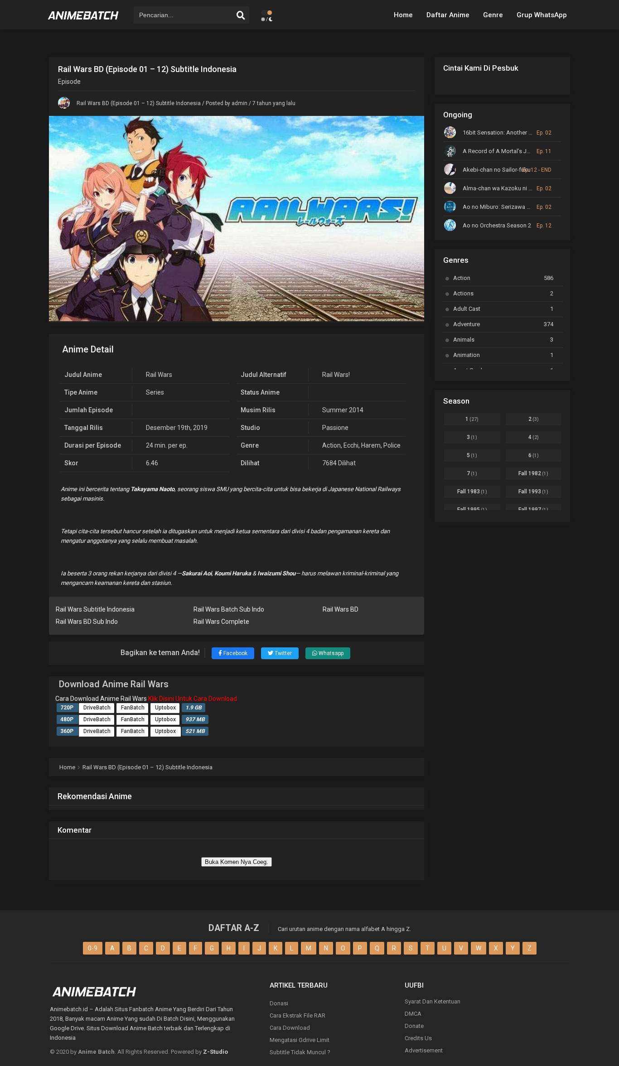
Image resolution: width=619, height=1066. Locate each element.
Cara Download (290, 1027)
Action (331, 445)
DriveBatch (97, 707)
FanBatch (133, 707)
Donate (414, 1026)
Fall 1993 (533, 491)
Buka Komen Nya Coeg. (236, 862)
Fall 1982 (533, 473)
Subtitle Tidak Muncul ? (300, 1052)
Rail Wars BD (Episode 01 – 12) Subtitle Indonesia (139, 103)
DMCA (413, 1013)
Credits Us (418, 1038)
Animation (503, 355)
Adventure (503, 324)
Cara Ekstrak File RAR (297, 1015)
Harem (371, 445)
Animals (503, 339)
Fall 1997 (533, 509)
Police (392, 445)
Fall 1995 (472, 509)
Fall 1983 (472, 491)
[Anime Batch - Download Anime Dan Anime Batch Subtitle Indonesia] (83, 22)
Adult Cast (503, 308)
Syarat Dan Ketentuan (432, 1001)
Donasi (279, 1003)
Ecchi (350, 445)
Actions (503, 293)
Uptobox (165, 707)
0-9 (92, 948)
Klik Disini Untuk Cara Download (192, 698)
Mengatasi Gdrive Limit (299, 1040)
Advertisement (424, 1050)
